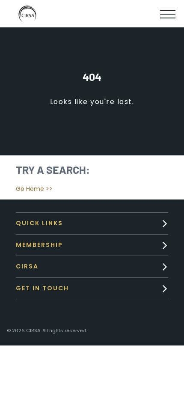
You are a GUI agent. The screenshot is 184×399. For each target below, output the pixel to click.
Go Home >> (34, 189)
